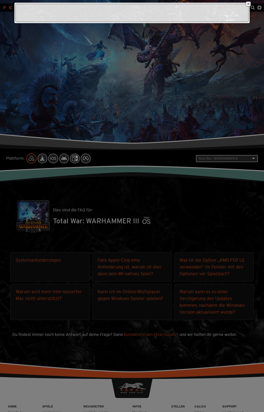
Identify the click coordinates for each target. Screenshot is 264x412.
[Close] (248, 3)
